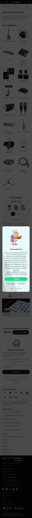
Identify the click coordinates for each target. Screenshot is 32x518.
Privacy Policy (19, 288)
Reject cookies (11, 283)
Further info (21, 283)
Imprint (12, 288)
